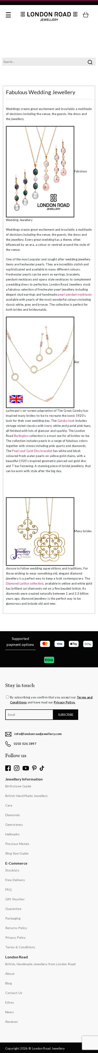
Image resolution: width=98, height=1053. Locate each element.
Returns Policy (16, 928)
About (10, 973)
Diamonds (12, 815)
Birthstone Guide (18, 786)
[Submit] (90, 62)
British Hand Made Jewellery (26, 796)
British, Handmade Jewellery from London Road (40, 964)
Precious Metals (17, 844)
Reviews (11, 1022)
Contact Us (14, 993)
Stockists (12, 870)
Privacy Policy (15, 937)
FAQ (8, 889)
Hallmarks (12, 834)
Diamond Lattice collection (24, 583)
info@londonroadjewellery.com (38, 734)
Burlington (21, 436)
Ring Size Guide (16, 853)
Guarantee (13, 909)
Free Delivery (15, 880)
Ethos (9, 1002)
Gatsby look (66, 420)
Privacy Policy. (64, 702)
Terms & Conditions (20, 947)
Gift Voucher (15, 899)
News (9, 1012)
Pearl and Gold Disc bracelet (32, 451)
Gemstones (14, 824)
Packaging (13, 918)
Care (8, 805)
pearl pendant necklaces (75, 294)
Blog (8, 983)
